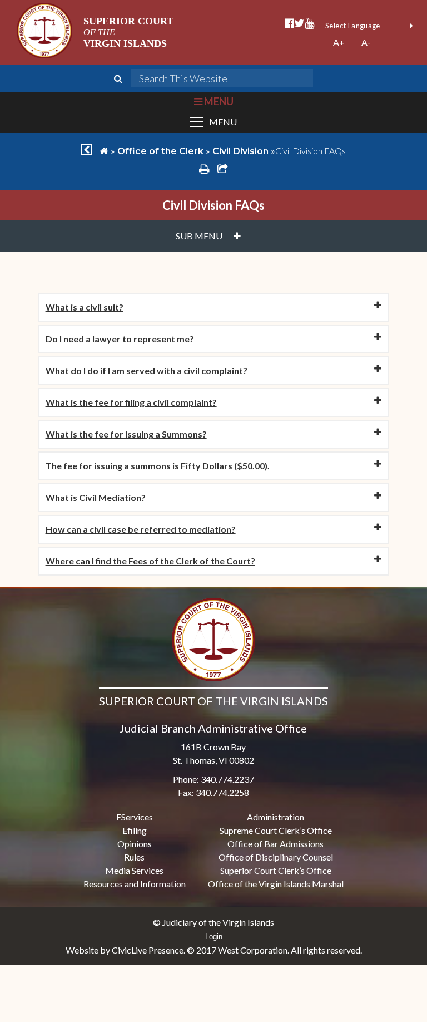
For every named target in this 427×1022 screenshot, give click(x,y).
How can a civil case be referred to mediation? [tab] (141, 529)
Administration (275, 817)
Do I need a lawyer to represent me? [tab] (120, 338)
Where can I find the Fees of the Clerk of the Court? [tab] (150, 561)
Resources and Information (134, 883)
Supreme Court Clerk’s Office (276, 830)
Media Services (134, 870)
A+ (339, 42)
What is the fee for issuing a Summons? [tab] (126, 434)
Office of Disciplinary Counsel (276, 857)
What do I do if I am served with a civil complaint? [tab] (146, 370)
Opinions (134, 843)
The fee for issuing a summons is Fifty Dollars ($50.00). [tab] (158, 465)
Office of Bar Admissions (275, 843)
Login (213, 936)
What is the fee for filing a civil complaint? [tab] (131, 402)
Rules (134, 857)
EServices (134, 817)
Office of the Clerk (160, 151)
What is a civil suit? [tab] (84, 307)
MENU (218, 101)
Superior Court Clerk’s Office (275, 870)
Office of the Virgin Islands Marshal (276, 883)
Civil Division (240, 151)
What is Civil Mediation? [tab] (96, 497)
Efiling (134, 830)
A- (366, 42)
